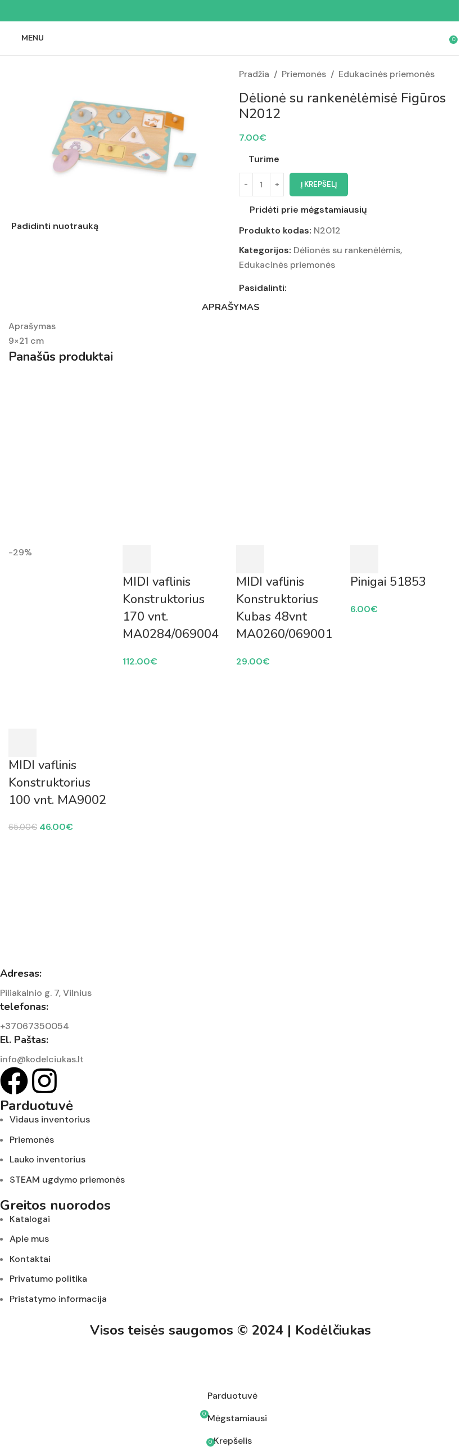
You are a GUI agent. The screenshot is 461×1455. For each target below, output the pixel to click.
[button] (22, 743)
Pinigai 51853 (388, 581)
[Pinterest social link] (230, 11)
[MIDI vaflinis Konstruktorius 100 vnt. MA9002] (59, 460)
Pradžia (254, 74)
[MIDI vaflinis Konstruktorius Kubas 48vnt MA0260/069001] (287, 460)
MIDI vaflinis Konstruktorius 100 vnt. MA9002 (57, 783)
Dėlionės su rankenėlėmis (346, 250)
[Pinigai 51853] (401, 460)
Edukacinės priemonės (386, 74)
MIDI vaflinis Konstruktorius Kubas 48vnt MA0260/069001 (284, 607)
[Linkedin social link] (244, 11)
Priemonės (304, 74)
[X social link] (217, 11)
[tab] (231, 307)
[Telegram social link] (257, 11)
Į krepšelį (319, 184)
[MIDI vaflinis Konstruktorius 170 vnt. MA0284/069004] (174, 460)
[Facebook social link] (203, 11)
